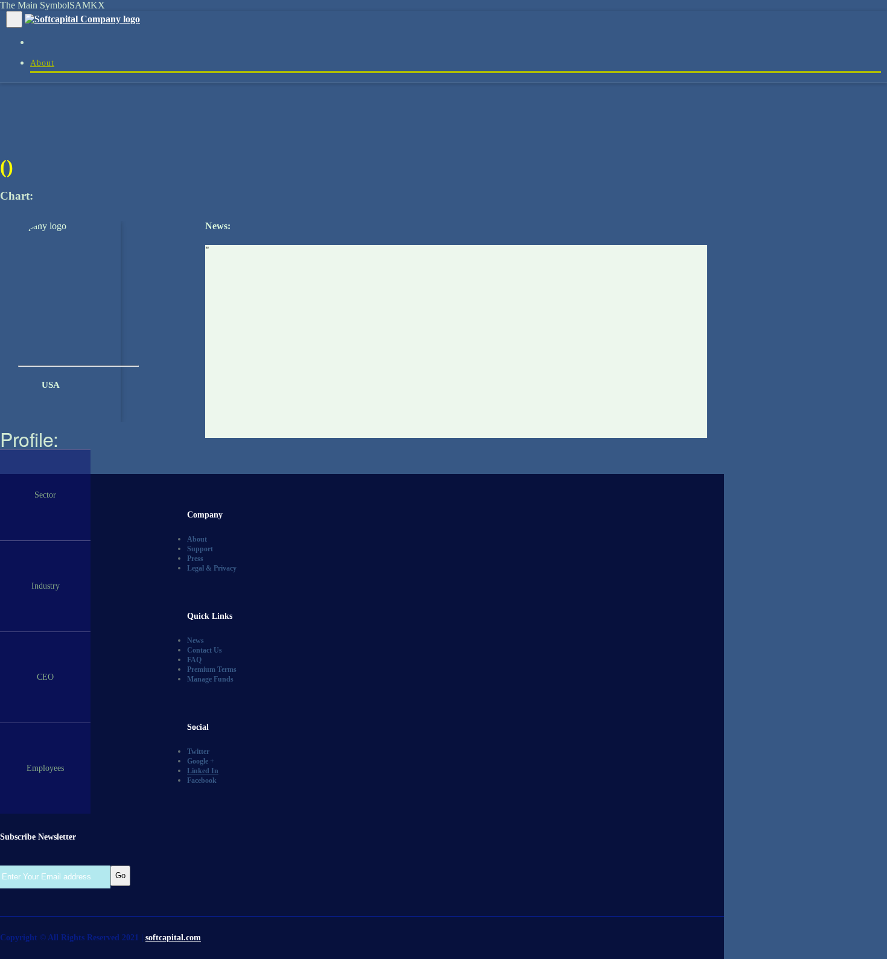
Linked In (202, 771)
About (42, 63)
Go (120, 875)
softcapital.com (173, 937)
